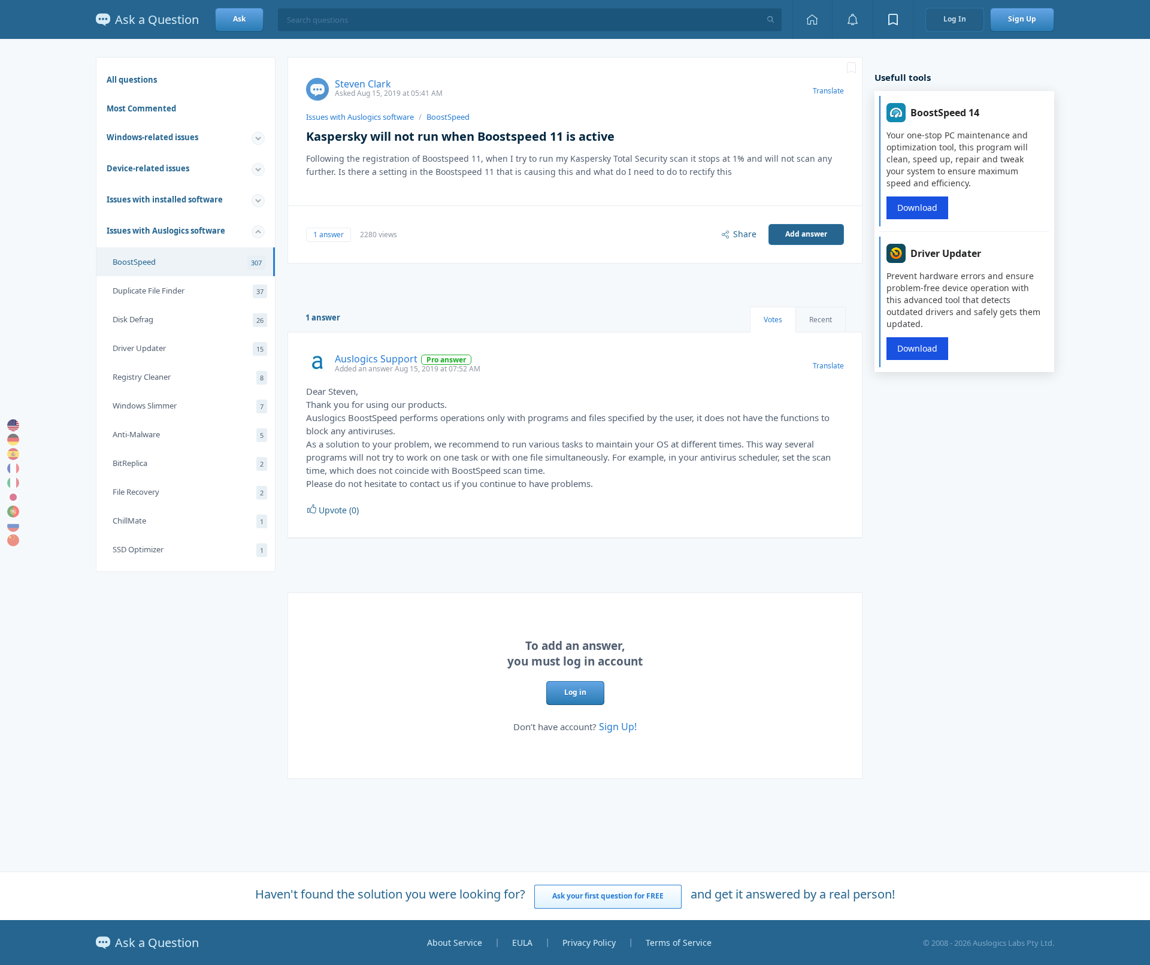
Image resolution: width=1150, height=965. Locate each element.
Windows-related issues (152, 137)
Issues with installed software (165, 199)
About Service (454, 942)
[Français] (13, 468)
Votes (773, 319)
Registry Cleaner (188, 376)
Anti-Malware (188, 434)
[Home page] (812, 19)
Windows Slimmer (188, 405)
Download (917, 207)
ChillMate (188, 520)
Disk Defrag (188, 319)
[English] (13, 425)
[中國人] (13, 540)
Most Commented (141, 108)
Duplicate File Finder (188, 290)
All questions (132, 79)
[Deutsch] (13, 440)
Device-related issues (148, 168)
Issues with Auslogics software (166, 230)
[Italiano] (13, 483)
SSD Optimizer (188, 549)
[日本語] (13, 497)
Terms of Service (679, 942)
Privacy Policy (589, 942)
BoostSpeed (187, 261)
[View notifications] (852, 19)
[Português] (13, 512)
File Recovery (188, 491)
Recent (820, 319)
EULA (522, 942)
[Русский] (13, 526)
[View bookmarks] (893, 19)
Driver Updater (188, 348)
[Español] (13, 454)
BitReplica (188, 463)
